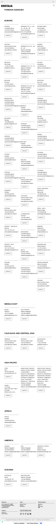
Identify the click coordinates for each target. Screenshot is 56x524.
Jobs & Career (5, 513)
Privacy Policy (23, 504)
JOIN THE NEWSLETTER (25, 510)
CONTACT (8, 35)
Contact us (4, 512)
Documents (22, 506)
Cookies (21, 505)
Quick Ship (40, 506)
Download (40, 504)
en (2, 1)
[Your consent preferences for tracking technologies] (2, 521)
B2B (39, 507)
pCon (39, 505)
